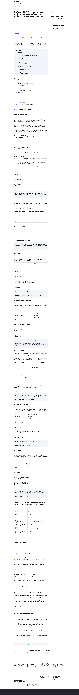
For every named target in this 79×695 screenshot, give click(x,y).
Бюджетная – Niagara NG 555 (24, 69)
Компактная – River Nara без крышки (25, 70)
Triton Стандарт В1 (22, 58)
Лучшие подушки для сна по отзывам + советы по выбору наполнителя (20, 662)
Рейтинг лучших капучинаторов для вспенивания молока (45, 674)
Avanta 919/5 (21, 65)
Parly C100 (21, 59)
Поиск (52, 9)
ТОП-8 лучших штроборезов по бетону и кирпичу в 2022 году (58, 25)
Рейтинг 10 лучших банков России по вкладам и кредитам (58, 662)
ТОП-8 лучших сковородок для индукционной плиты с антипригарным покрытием (58, 675)
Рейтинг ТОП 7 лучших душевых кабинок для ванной (27, 55)
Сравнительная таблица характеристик (24, 66)
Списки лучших (20, 68)
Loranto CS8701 (21, 62)
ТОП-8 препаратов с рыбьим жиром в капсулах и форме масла (19, 680)
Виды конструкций (21, 54)
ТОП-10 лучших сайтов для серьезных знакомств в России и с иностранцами (32, 662)
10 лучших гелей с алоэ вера (58, 20)
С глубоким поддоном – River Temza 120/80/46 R (27, 72)
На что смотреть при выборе (22, 73)
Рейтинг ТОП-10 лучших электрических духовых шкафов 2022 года (45, 662)
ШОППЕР (18, 2)
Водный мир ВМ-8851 (23, 63)
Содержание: (19, 52)
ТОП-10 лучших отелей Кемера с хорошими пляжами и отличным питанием (32, 681)
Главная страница (17, 9)
